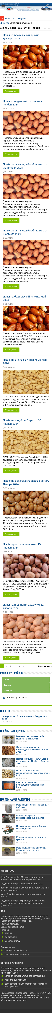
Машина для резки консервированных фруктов (30, 816)
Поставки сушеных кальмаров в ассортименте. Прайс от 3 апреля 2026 (32, 761)
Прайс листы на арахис (15, 18)
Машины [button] (8, 690)
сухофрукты (11, 937)
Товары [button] (7, 685)
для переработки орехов (17, 954)
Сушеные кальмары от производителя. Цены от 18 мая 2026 (32, 749)
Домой (5, 23)
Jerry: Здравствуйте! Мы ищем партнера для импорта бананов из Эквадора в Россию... (23, 878)
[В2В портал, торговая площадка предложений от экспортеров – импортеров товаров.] (26, 6)
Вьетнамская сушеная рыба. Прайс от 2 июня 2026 (30, 737)
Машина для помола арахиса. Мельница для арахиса (31, 849)
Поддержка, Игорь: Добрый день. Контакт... (22, 884)
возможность (36, 993)
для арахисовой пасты (16, 950)
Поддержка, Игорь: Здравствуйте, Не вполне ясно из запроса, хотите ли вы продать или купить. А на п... (23, 903)
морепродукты (12, 941)
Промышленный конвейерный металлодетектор (31, 827)
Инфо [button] (6, 680)
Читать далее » (11, 91)
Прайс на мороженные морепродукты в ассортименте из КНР (32, 773)
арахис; (8, 933)
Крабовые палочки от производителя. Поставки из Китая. (30, 784)
